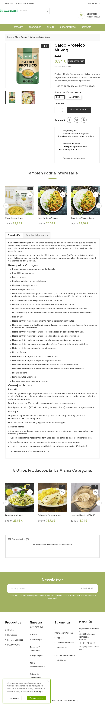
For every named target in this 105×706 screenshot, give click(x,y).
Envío (34, 634)
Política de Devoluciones (35, 676)
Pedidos (60, 638)
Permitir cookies (36, 698)
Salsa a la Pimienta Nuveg (49, 515)
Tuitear (76, 120)
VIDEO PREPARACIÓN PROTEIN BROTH (76, 86)
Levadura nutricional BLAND (83, 515)
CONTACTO (86, 27)
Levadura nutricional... (14, 515)
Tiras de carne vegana (48, 218)
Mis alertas (61, 660)
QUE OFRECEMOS (68, 27)
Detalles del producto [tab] (37, 235)
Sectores (18, 27)
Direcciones (62, 648)
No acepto (14, 698)
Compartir (69, 120)
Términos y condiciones (35, 649)
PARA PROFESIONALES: (37, 665)
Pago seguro (37, 655)
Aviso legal (37, 639)
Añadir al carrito (79, 110)
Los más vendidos (15, 640)
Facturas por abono (65, 643)
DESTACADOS (35, 27)
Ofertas (10, 630)
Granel (50, 27)
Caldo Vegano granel (14, 218)
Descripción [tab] (14, 235)
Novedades (12, 635)
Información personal (64, 633)
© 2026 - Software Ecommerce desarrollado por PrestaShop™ (52, 700)
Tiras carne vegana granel (82, 218)
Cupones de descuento (65, 655)
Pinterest (84, 120)
